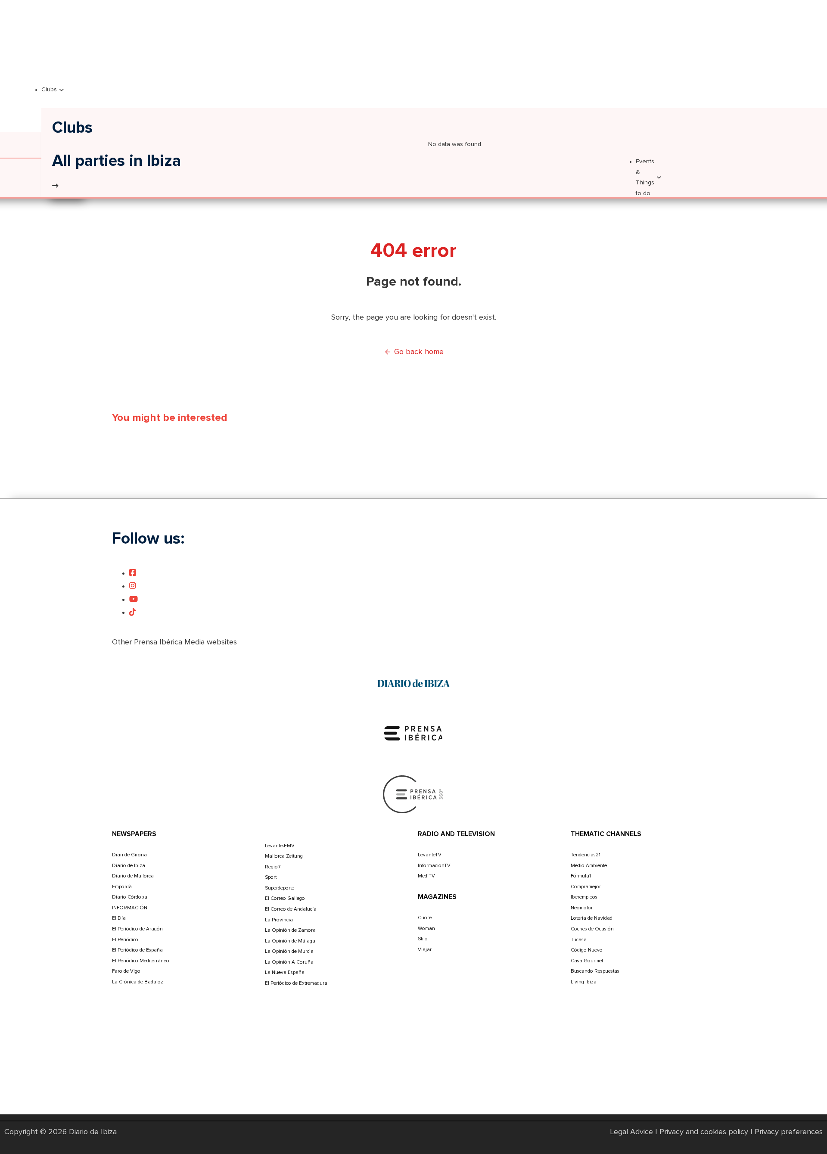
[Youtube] (133, 599)
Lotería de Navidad (591, 918)
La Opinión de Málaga (290, 941)
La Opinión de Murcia (289, 951)
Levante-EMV (280, 845)
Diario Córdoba (129, 897)
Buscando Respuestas (595, 971)
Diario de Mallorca (133, 876)
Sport (271, 877)
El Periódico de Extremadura (296, 983)
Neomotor (582, 907)
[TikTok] (132, 612)
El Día (119, 918)
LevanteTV (429, 854)
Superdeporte (279, 888)
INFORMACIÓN (129, 907)
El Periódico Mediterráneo (140, 960)
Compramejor (586, 886)
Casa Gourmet (587, 960)
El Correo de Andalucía (291, 909)
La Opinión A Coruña (289, 962)
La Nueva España (285, 972)
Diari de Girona (129, 854)
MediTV (426, 876)
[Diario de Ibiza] (413, 683)
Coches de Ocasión (592, 929)
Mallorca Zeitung (284, 856)
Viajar (425, 949)
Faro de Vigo (126, 971)
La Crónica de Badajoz (137, 982)
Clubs (49, 90)
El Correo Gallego (285, 898)
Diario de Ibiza (128, 865)
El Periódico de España (137, 950)
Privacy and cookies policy (703, 1132)
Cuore (425, 917)
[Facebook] (132, 573)
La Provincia (279, 920)
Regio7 (272, 867)
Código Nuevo (587, 950)
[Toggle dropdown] (61, 90)
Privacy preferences (789, 1132)
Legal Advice (631, 1132)
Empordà (122, 886)
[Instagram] (132, 586)
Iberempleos (584, 897)
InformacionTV (434, 865)
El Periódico (125, 939)
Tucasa (579, 939)
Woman (426, 928)
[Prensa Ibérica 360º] (413, 794)
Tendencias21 (585, 854)
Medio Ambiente (589, 865)
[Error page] (55, 186)
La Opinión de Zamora (290, 930)
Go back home (419, 352)
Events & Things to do (645, 177)
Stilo (423, 938)
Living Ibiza (584, 982)
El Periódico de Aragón (137, 929)
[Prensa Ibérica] (413, 733)
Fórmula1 (581, 876)
